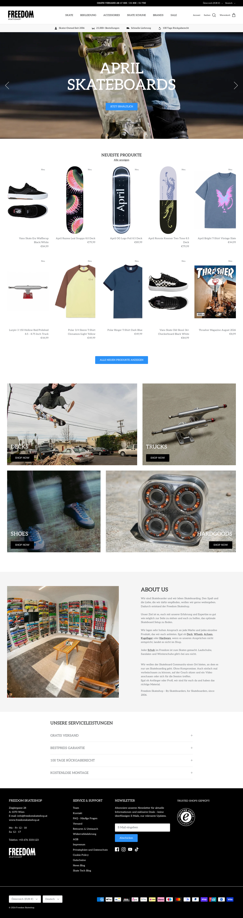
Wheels (198, 634)
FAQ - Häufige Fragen (85, 818)
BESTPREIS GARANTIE (67, 748)
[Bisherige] (7, 85)
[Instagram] (124, 849)
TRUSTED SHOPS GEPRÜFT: (193, 800)
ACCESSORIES (111, 15)
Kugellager (147, 638)
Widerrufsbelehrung (84, 834)
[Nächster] (236, 85)
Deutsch (229, 3)
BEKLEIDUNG (88, 15)
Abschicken (126, 837)
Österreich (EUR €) (211, 3)
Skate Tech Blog (82, 870)
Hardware (165, 638)
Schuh (151, 650)
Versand (77, 823)
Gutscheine (79, 860)
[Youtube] (130, 849)
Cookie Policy (81, 855)
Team (76, 807)
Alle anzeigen (121, 160)
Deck (190, 634)
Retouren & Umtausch (85, 828)
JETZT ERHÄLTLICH (121, 106)
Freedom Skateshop (25, 907)
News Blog (79, 865)
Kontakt (77, 813)
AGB (75, 839)
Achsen (208, 634)
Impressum (79, 844)
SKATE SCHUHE (136, 15)
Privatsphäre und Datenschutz (90, 849)
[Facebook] (117, 849)
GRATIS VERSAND (64, 735)
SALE (174, 15)
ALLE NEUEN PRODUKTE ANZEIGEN (121, 359)
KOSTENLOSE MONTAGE (69, 773)
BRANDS (158, 15)
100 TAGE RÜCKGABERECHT (72, 760)
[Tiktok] (137, 849)
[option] (121, 85)
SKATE (69, 15)
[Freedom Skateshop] (21, 15)
